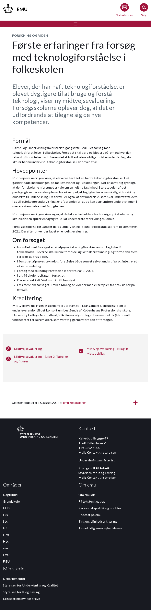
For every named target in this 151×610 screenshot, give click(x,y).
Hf (5, 528)
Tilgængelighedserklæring (97, 521)
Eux (5, 515)
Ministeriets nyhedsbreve (21, 598)
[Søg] (144, 10)
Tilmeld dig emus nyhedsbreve (100, 528)
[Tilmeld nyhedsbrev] (124, 10)
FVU (6, 554)
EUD (6, 508)
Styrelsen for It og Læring (21, 592)
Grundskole (11, 501)
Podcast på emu (89, 515)
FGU (6, 561)
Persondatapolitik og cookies (99, 508)
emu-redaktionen (74, 402)
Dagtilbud (10, 495)
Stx (5, 521)
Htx (6, 541)
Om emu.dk (86, 495)
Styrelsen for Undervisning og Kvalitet (30, 585)
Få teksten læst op (91, 501)
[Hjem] (15, 8)
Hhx (6, 534)
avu (5, 548)
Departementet (14, 578)
